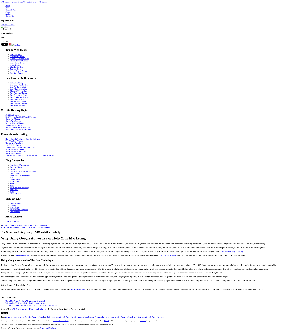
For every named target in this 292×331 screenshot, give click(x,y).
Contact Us (9, 16)
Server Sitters (15, 212)
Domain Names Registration (20, 175)
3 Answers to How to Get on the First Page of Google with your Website (31, 305)
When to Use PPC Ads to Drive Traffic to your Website (25, 303)
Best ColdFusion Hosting (19, 97)
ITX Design (14, 208)
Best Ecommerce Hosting (19, 95)
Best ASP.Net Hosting (18, 105)
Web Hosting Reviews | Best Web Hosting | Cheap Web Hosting (24, 2)
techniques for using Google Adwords (59, 317)
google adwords (40, 309)
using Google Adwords (168, 255)
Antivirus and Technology (19, 165)
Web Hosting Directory (13, 153)
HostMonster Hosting (78, 289)
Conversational (15, 203)
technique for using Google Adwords (31, 317)
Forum (7, 12)
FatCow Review (16, 55)
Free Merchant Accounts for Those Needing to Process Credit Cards (30, 155)
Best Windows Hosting (18, 89)
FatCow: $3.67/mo (7, 25)
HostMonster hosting (22, 255)
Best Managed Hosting (18, 101)
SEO (12, 186)
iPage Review (15, 65)
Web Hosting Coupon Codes (15, 151)
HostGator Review (17, 73)
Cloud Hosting (10, 10)
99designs (13, 206)
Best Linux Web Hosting (19, 85)
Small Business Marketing (19, 188)
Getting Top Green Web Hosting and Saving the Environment (24, 225)
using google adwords (81, 317)
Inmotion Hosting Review (19, 59)
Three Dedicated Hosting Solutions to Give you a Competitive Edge (25, 227)
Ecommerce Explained (13, 125)
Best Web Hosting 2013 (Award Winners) (20, 117)
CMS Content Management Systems (23, 171)
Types (12, 192)
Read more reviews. (12, 221)
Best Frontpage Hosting (18, 93)
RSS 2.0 (106, 321)
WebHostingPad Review (19, 61)
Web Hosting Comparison (14, 149)
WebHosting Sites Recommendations (18, 129)
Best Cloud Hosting (17, 99)
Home (7, 6)
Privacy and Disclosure (48, 328)
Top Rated (14, 190)
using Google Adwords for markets (103, 317)
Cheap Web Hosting (12, 119)
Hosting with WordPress (14, 143)
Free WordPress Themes (14, 141)
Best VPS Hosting (16, 83)
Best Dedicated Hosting (18, 103)
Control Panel (15, 173)
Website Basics (15, 194)
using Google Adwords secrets (153, 317)
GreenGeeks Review (17, 63)
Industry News (15, 181)
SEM (12, 184)
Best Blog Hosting (12, 115)
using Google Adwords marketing (129, 317)
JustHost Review (16, 69)
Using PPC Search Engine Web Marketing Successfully (25, 301)
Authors (8, 14)
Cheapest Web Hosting (18, 91)
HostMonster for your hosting (232, 251)
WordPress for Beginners (19, 210)
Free (11, 177)
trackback (143, 321)
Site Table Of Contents (13, 145)
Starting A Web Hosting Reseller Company (20, 147)
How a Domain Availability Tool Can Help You (22, 139)
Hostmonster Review (17, 57)
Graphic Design (15, 179)
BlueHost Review (16, 67)
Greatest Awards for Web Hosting (17, 127)
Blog (7, 8)
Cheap (12, 169)
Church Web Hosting (13, 121)
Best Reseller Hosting (18, 87)
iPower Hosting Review (18, 71)
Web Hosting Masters (19, 309)
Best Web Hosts (16, 167)
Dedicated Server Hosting (14, 123)
